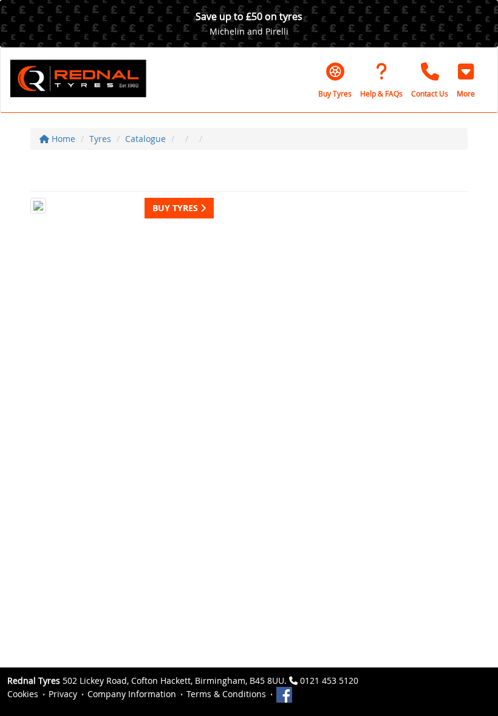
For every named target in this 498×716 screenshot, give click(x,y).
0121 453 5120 (329, 680)
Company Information (131, 694)
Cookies (22, 694)
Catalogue (145, 138)
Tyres (100, 138)
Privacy (63, 694)
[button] (465, 80)
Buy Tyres (176, 208)
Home (62, 138)
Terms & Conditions (226, 694)
